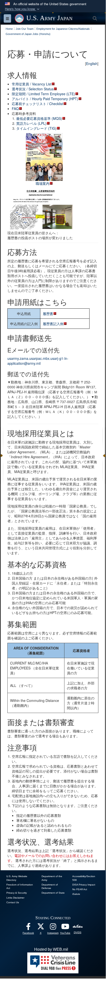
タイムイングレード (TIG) (36, 128)
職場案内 (42, 183)
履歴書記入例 (53, 323)
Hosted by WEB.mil (51, 949)
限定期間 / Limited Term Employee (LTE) (43, 93)
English (91, 63)
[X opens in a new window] (40, 928)
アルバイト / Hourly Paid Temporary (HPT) (45, 98)
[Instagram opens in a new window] (53, 928)
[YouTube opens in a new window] (65, 928)
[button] (22, 9)
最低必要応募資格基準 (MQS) (39, 118)
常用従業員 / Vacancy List (31, 83)
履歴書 (48, 313)
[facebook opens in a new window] (28, 928)
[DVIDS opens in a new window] (77, 926)
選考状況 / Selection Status (33, 88)
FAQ (15, 108)
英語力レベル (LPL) (31, 123)
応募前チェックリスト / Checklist (37, 103)
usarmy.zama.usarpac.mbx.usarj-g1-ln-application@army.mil (37, 361)
